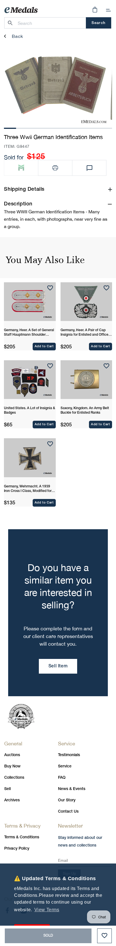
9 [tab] (106, 127)
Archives (12, 800)
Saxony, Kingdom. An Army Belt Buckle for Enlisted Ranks (85, 410)
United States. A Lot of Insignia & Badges (29, 410)
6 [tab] (70, 127)
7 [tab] (82, 127)
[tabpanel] (55, 85)
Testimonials (69, 755)
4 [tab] (46, 127)
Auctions (12, 755)
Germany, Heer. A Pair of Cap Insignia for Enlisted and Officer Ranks (85, 333)
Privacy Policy (16, 848)
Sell (7, 789)
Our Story (66, 800)
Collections (14, 778)
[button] (108, 10)
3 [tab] (34, 127)
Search (98, 23)
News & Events (71, 789)
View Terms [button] (46, 909)
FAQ (62, 778)
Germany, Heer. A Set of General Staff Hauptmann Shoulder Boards (29, 333)
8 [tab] (94, 127)
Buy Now (12, 766)
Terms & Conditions (21, 837)
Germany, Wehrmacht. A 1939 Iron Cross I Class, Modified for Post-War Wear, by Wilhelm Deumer (28, 489)
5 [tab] (58, 127)
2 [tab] (22, 127)
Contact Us (68, 811)
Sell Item (58, 666)
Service (65, 766)
